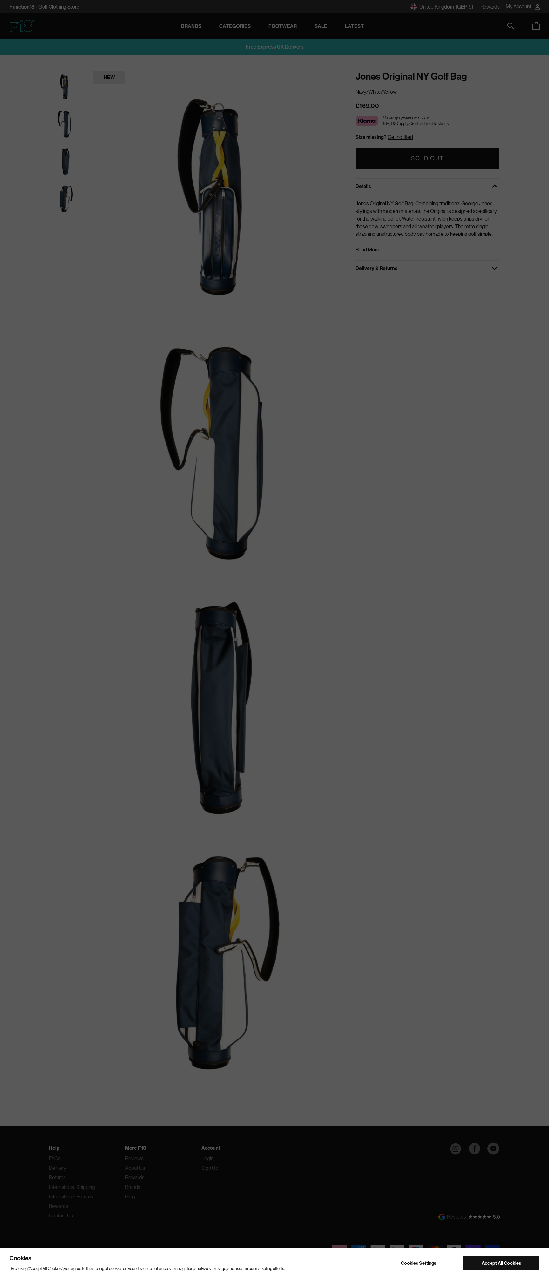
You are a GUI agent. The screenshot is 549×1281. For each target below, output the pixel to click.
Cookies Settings (418, 1263)
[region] (274, 1264)
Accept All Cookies (501, 1263)
